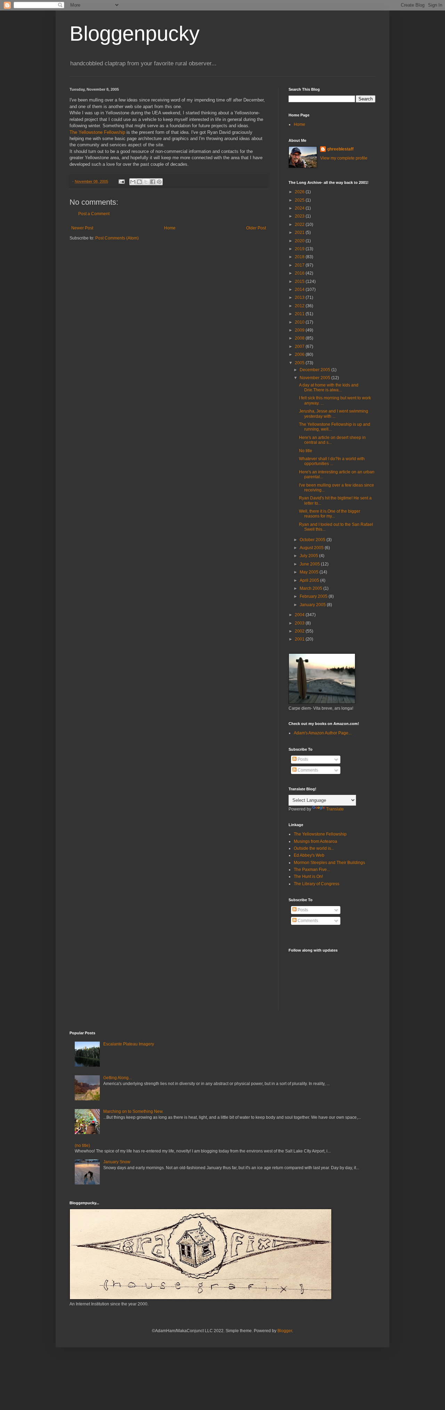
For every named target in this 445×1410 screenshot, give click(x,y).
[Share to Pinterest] (159, 181)
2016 (300, 273)
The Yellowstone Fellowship (97, 132)
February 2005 (314, 596)
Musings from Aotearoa (315, 841)
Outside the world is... (314, 848)
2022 (300, 224)
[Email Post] (121, 181)
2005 (300, 362)
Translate (335, 809)
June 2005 (310, 564)
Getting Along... (117, 1077)
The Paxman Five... (312, 869)
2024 (300, 208)
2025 (300, 200)
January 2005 (313, 604)
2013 (300, 297)
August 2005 (312, 547)
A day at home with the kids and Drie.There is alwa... (328, 387)
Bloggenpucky (135, 33)
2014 (300, 289)
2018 (300, 256)
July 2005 (309, 555)
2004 (300, 614)
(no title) (82, 1145)
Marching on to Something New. (133, 1111)
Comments (307, 770)
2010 (300, 322)
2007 (300, 346)
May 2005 (309, 572)
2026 (300, 191)
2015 (300, 281)
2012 (300, 305)
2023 (300, 216)
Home (170, 228)
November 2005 (315, 377)
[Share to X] (146, 181)
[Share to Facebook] (152, 181)
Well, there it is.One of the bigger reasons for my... (329, 514)
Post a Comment (94, 213)
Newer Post (82, 228)
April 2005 (310, 580)
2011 (300, 313)
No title (305, 450)
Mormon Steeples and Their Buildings (329, 862)
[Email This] (132, 181)
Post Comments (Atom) (117, 238)
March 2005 (311, 588)
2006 (300, 354)
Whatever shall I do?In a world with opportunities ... (332, 461)
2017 (300, 265)
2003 (300, 623)
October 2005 (313, 539)
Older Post (256, 228)
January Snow (116, 1161)
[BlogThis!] (139, 181)
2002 (300, 631)
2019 (300, 248)
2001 (300, 639)
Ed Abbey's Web (309, 855)
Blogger (284, 1330)
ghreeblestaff (340, 149)
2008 (300, 338)
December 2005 (315, 369)
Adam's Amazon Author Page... (322, 733)
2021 (300, 232)
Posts (302, 759)
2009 (300, 330)
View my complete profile (343, 158)
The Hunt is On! (308, 876)
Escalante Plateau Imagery (128, 1044)
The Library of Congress (316, 883)
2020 (300, 240)
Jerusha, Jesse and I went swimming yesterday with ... (333, 413)
